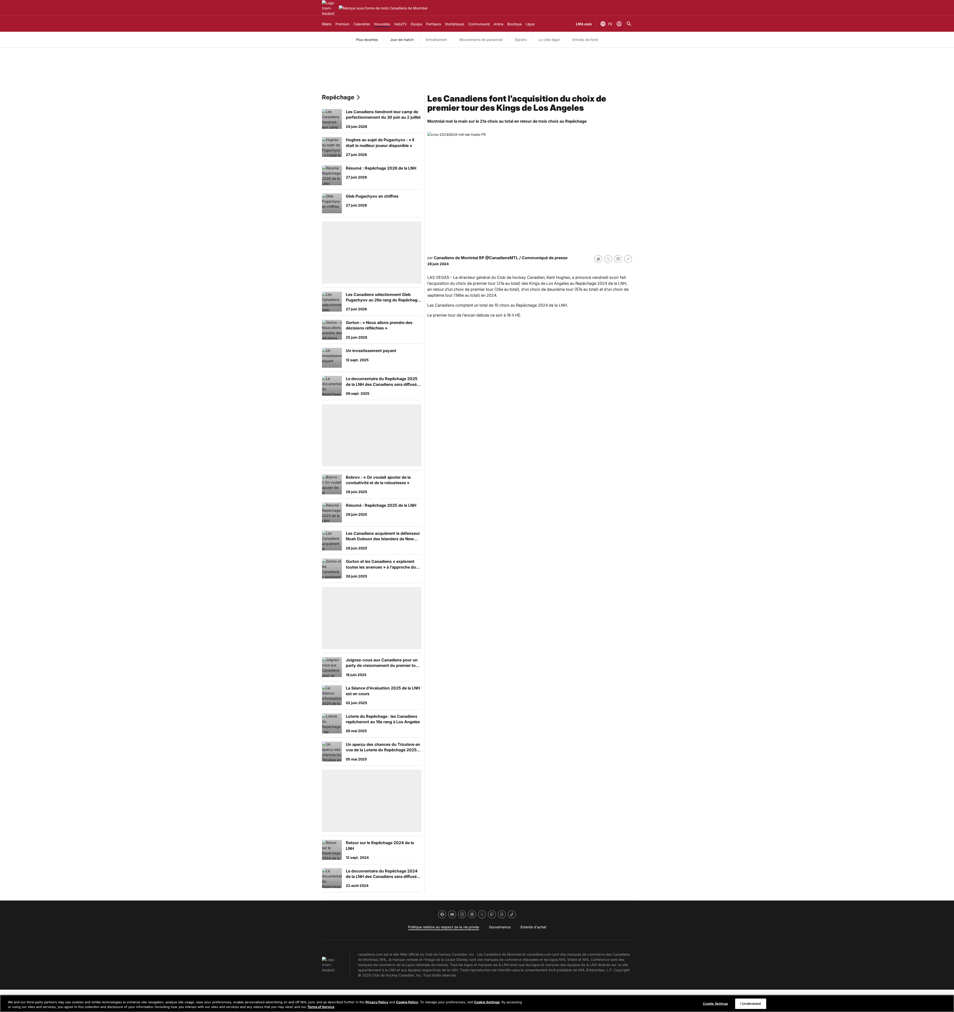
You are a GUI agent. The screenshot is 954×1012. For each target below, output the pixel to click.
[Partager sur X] (608, 259)
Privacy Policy (376, 1002)
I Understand (750, 1004)
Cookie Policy (407, 1002)
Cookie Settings (487, 1002)
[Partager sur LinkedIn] (618, 259)
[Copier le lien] (628, 259)
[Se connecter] (619, 24)
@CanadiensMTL (501, 257)
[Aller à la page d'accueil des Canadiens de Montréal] (329, 8)
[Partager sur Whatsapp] (598, 259)
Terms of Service (320, 1007)
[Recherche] (629, 24)
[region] (477, 1003)
